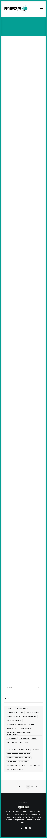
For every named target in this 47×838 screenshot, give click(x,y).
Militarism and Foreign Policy (18, 742)
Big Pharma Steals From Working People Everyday (23, 579)
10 (19, 787)
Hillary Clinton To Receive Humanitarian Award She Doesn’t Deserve (23, 262)
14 (36, 787)
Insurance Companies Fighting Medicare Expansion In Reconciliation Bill (22, 394)
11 (23, 787)
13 (32, 787)
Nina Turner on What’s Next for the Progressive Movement (23, 133)
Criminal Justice (33, 713)
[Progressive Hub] (16, 8)
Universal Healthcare (15, 770)
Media (34, 738)
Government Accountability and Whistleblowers (19, 733)
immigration (24, 738)
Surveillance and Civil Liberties (18, 758)
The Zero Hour (35, 766)
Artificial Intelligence (15, 713)
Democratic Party (13, 716)
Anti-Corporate (22, 709)
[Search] (34, 8)
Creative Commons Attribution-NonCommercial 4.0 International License (24, 814)
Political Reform (13, 746)
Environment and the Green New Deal (21, 724)
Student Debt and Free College (18, 754)
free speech (11, 728)
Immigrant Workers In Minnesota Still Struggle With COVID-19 (22, 76)
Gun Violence (12, 738)
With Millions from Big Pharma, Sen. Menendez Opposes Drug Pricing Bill (21, 328)
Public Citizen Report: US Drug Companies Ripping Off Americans (23, 640)
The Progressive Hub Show (16, 766)
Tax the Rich (11, 762)
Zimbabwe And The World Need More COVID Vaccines (23, 520)
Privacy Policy (23, 802)
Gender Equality (25, 728)
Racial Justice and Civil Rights (18, 750)
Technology (23, 762)
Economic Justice (30, 716)
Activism (10, 709)
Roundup (36, 750)
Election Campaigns (14, 720)
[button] (23, 53)
